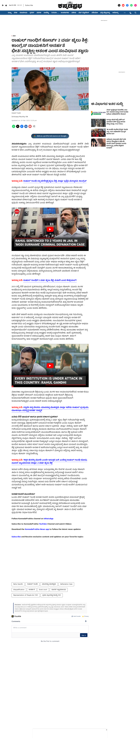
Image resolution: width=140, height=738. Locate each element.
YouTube (43, 524)
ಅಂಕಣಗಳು (65, 12)
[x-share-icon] (17, 127)
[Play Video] (50, 229)
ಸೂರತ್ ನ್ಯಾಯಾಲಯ (58, 589)
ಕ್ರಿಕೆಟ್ (32, 12)
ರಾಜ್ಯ (9, 12)
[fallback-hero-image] (98, 113)
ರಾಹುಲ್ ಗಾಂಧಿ (32, 584)
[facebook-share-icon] (21, 127)
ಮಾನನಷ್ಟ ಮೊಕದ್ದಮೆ (49, 584)
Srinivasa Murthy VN (20, 116)
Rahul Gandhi (18, 584)
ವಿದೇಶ (39, 12)
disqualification (18, 589)
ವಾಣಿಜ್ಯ (46, 12)
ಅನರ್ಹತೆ (32, 589)
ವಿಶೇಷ (73, 12)
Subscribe (29, 5)
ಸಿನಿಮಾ (54, 12)
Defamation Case (66, 584)
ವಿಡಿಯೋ (95, 12)
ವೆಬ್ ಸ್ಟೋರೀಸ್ (84, 12)
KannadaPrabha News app (37, 529)
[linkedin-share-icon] (26, 127)
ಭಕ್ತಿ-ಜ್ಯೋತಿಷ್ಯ (105, 12)
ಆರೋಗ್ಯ (115, 12)
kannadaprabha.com (20, 607)
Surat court (43, 589)
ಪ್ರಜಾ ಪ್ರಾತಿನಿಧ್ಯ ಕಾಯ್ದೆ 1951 (51, 595)
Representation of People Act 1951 (25, 595)
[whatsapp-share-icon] (13, 127)
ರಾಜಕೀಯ (23, 12)
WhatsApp (48, 519)
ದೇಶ (15, 12)
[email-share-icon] (30, 127)
